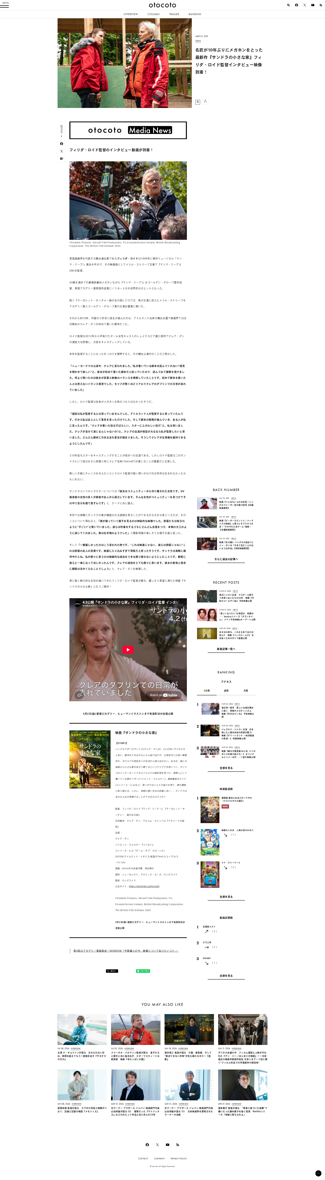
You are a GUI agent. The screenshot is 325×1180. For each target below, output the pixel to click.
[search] (288, 5)
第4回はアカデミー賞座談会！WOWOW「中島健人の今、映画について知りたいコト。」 (126, 951)
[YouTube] (313, 5)
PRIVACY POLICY (179, 1158)
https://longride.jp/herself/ (144, 886)
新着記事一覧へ (226, 649)
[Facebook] (296, 5)
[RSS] (321, 5)
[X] (305, 5)
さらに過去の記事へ (226, 559)
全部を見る (226, 768)
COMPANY (159, 1158)
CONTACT (143, 1158)
